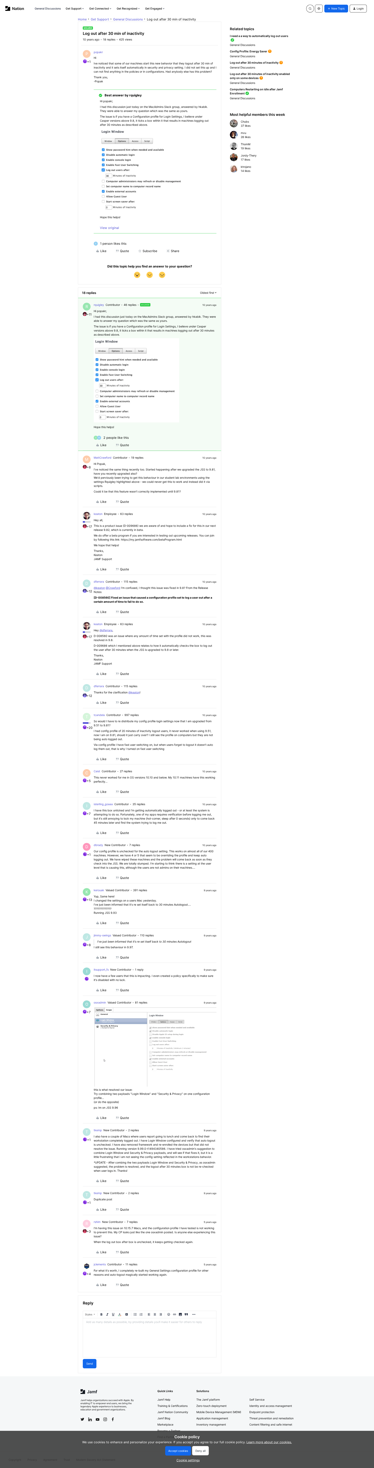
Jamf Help (163, 1399)
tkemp (98, 1130)
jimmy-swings (102, 935)
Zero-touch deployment (211, 1405)
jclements (100, 1264)
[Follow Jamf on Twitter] (82, 1419)
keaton (98, 513)
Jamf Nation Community (172, 1412)
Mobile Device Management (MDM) (218, 1412)
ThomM (245, 144)
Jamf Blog (163, 1418)
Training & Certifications (172, 1405)
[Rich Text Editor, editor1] (149, 1337)
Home (82, 19)
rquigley (99, 304)
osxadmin (100, 1002)
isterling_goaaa (103, 804)
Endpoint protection (261, 1412)
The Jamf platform (208, 1399)
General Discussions (48, 8)
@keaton (99, 587)
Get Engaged (153, 8)
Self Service (257, 1399)
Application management (212, 1418)
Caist (97, 771)
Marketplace (165, 1424)
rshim (97, 1221)
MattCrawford (102, 457)
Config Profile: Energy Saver (248, 51)
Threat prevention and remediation (271, 1418)
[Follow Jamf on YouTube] (98, 1419)
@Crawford (113, 587)
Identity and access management (270, 1405)
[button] (336, 8)
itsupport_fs (101, 969)
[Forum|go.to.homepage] (14, 8)
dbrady (98, 845)
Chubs (245, 121)
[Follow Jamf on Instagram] (105, 1419)
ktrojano (246, 166)
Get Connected (99, 8)
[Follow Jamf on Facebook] (113, 1419)
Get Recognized (127, 8)
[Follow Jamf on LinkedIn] (90, 1419)
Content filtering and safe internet (270, 1424)
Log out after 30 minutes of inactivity (254, 62)
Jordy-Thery (249, 155)
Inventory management (211, 1424)
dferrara (99, 581)
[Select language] (319, 8)
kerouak (99, 890)
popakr (98, 52)
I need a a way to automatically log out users (259, 36)
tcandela (99, 715)
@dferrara (106, 630)
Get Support (73, 8)
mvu (243, 133)
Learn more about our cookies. (269, 1442)
